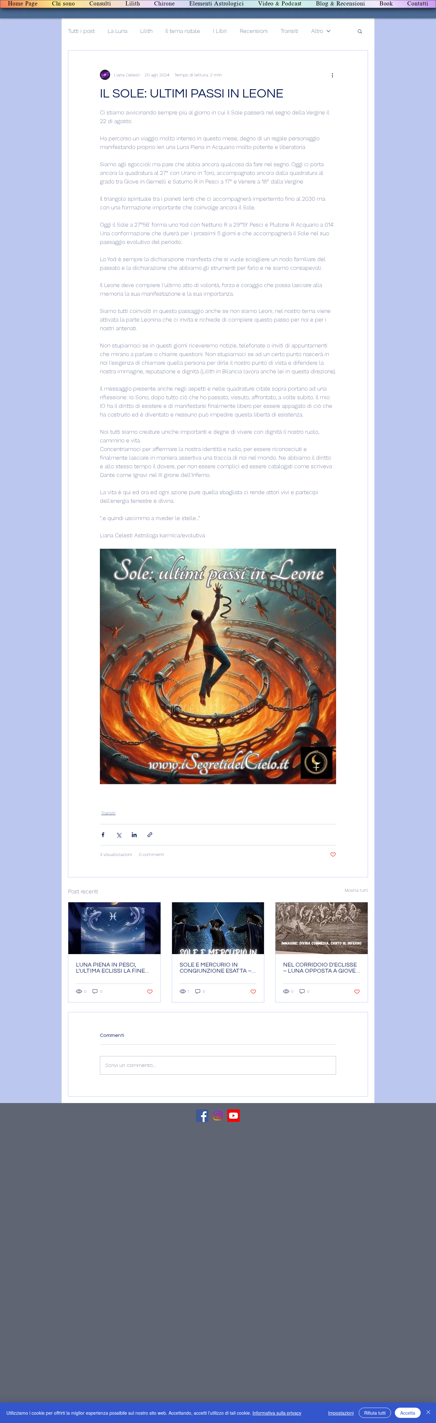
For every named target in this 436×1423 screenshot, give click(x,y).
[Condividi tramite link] (150, 835)
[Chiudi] (428, 1413)
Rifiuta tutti (375, 1413)
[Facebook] (202, 1115)
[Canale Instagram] (218, 1115)
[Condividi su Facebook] (103, 835)
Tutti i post (81, 30)
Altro (317, 30)
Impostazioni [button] (341, 1413)
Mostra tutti (356, 890)
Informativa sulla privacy (276, 1413)
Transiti (289, 30)
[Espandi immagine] (218, 666)
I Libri (220, 30)
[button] (360, 31)
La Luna (117, 30)
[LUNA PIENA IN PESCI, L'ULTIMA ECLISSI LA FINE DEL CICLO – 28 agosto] (114, 928)
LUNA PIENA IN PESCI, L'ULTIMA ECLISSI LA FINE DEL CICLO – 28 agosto (110, 968)
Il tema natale (182, 30)
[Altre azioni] (332, 75)
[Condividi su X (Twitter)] (119, 835)
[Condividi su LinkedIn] (134, 835)
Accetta (407, 1413)
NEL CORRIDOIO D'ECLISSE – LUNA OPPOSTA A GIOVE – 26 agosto (320, 968)
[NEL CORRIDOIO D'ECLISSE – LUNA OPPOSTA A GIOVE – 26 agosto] (321, 928)
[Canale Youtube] (233, 1115)
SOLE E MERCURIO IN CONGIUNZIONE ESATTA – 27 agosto (216, 968)
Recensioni (254, 30)
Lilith (146, 30)
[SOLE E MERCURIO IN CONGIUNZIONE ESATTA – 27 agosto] (218, 928)
